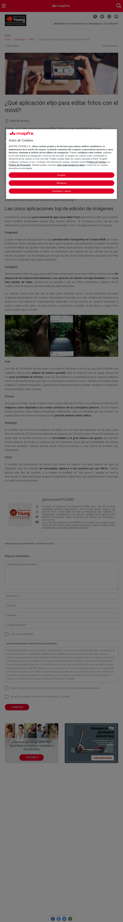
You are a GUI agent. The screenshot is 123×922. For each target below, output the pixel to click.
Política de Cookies (96, 162)
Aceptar (61, 175)
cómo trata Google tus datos (71, 165)
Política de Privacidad (19, 165)
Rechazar (61, 183)
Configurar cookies (61, 191)
